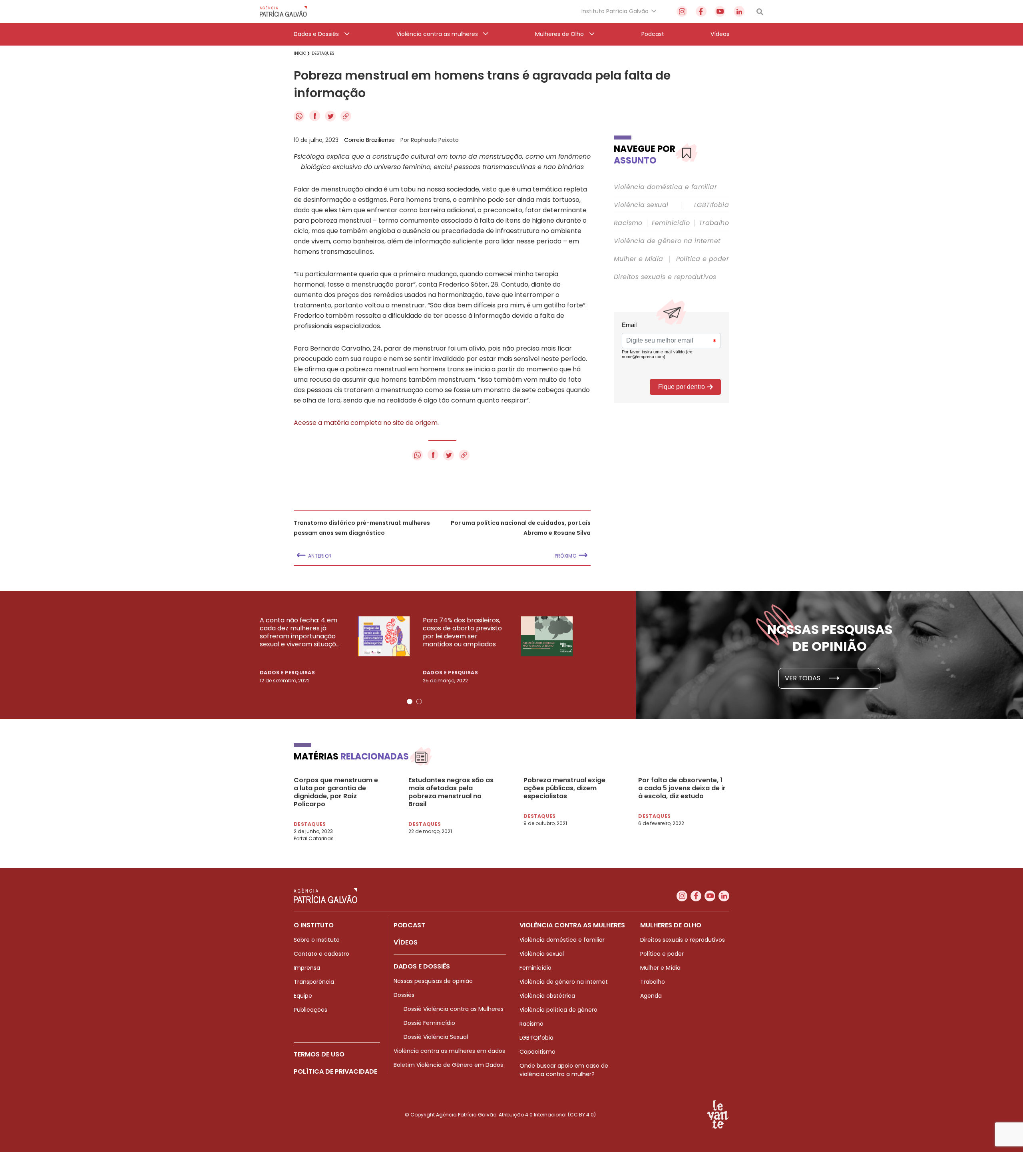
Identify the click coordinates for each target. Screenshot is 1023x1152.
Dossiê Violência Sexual (436, 1037)
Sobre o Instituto (317, 940)
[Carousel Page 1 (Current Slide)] (409, 701)
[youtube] (720, 11)
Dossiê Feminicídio (429, 1023)
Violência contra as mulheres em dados (449, 1051)
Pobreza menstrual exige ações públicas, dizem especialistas (564, 788)
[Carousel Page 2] (419, 701)
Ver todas (803, 678)
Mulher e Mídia (638, 259)
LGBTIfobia (711, 205)
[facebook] (701, 11)
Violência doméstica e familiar (665, 187)
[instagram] (682, 11)
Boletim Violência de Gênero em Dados (448, 1065)
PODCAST (409, 925)
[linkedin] (739, 11)
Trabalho (714, 223)
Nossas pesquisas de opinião (433, 981)
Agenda (651, 996)
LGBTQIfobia (536, 1038)
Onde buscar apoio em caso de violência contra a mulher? (563, 1070)
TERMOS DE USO (319, 1054)
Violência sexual (641, 205)
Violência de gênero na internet (667, 241)
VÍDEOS (406, 942)
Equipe (303, 996)
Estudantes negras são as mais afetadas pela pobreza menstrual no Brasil (451, 792)
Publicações (310, 1010)
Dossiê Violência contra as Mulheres (454, 1009)
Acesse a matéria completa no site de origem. (366, 422)
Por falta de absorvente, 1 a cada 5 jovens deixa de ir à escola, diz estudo (682, 788)
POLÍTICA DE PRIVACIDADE (335, 1071)
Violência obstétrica (547, 996)
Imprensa (307, 968)
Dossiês (404, 995)
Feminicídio (671, 223)
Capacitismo (537, 1052)
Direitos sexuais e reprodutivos (665, 277)
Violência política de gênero (558, 1010)
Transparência (314, 982)
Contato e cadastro (321, 954)
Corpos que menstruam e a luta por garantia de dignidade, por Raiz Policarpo (336, 792)
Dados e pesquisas (287, 672)
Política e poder (702, 259)
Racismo (628, 223)
